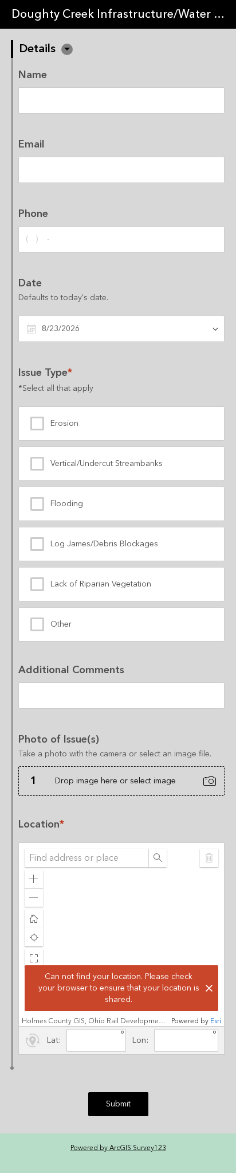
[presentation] (121, 765)
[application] (121, 934)
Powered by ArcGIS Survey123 (118, 1148)
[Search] (157, 858)
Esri (215, 1021)
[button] (67, 49)
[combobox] (86, 858)
